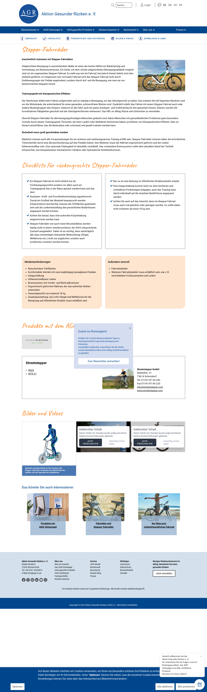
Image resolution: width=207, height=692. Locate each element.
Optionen (17, 686)
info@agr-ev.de (34, 573)
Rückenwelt (95, 567)
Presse (93, 576)
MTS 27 (32, 373)
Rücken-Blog (95, 573)
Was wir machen (62, 564)
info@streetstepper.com (150, 387)
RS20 (31, 370)
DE (164, 5)
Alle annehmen (186, 686)
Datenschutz (125, 567)
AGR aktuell (95, 564)
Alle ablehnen (164, 686)
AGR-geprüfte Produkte (65, 570)
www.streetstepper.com (150, 390)
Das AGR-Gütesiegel (63, 567)
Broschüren (95, 570)
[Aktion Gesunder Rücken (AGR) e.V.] (28, 14)
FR (180, 5)
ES (175, 5)
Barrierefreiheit (126, 570)
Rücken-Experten (62, 579)
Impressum (125, 564)
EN (170, 5)
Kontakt (123, 573)
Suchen (113, 5)
